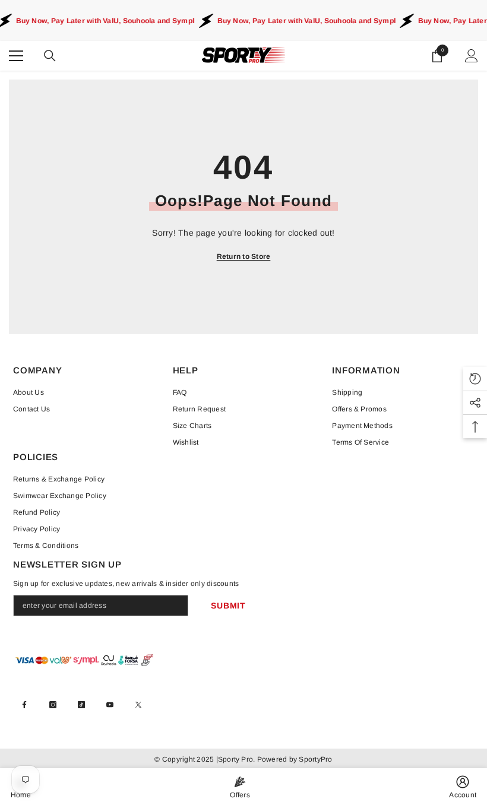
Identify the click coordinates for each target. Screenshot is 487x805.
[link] (462, 787)
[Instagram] (53, 704)
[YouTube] (110, 704)
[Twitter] (138, 704)
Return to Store (244, 256)
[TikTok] (81, 704)
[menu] (16, 56)
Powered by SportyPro (293, 759)
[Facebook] (24, 704)
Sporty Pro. (236, 759)
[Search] (50, 56)
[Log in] (471, 55)
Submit (228, 605)
